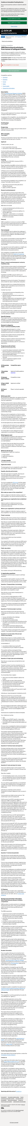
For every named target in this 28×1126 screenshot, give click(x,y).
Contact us (18, 1091)
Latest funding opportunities (19, 1101)
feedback (19, 36)
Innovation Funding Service (9, 33)
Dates (4, 84)
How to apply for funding (6, 1101)
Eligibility (5, 79)
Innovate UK (4, 1097)
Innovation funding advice (13, 1097)
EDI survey (15, 482)
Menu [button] (24, 30)
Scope (4, 81)
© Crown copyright (14, 1122)
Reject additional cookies (14, 22)
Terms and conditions (12, 1100)
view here (13, 372)
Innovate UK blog (19, 1098)
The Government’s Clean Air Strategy (15, 960)
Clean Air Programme (18, 254)
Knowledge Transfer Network (8, 1055)
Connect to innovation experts (7, 1098)
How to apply (6, 86)
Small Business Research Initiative (13, 93)
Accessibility (3, 1100)
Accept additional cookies (14, 18)
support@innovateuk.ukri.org (11, 1061)
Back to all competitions (7, 41)
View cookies (14, 26)
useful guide (9, 1044)
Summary (5, 77)
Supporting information (9, 88)
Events (21, 1097)
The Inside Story (15, 963)
